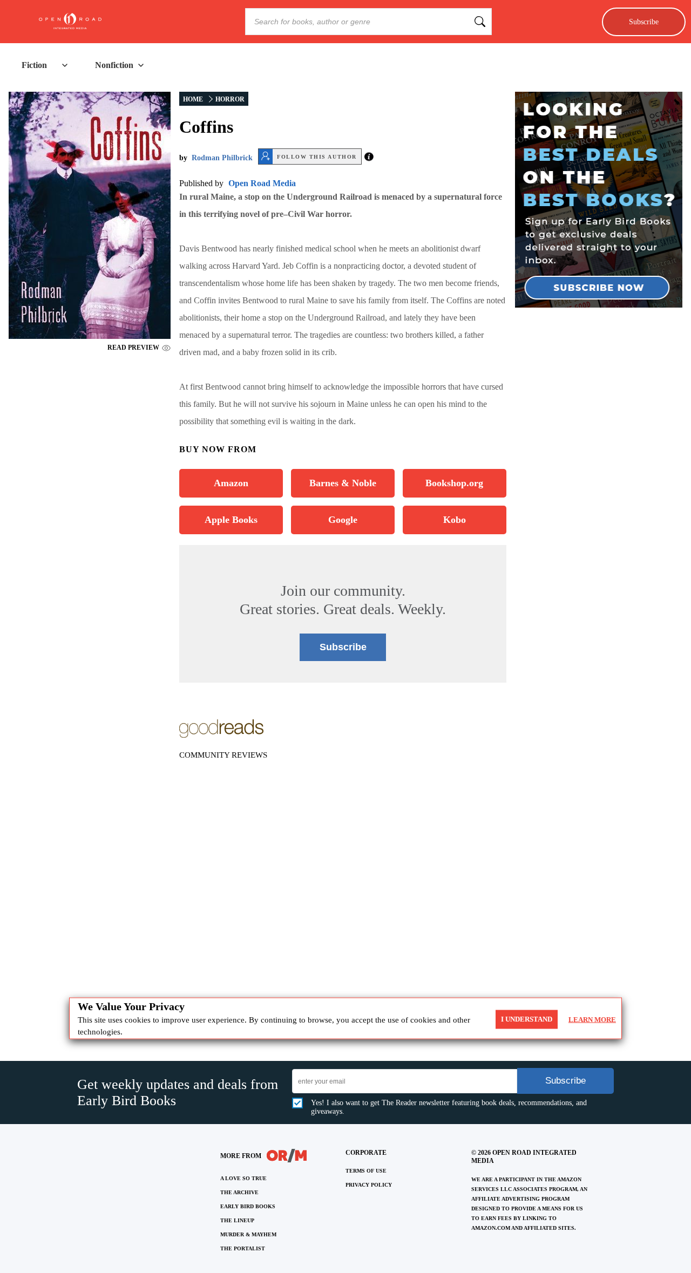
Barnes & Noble (342, 483)
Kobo (454, 519)
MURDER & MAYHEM (248, 1234)
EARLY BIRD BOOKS (247, 1206)
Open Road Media (262, 183)
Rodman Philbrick (222, 158)
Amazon (231, 483)
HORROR (230, 99)
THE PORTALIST (242, 1248)
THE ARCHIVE (239, 1192)
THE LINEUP (237, 1220)
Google (342, 519)
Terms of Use (366, 1171)
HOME (193, 99)
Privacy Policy (369, 1185)
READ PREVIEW (133, 347)
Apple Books (231, 519)
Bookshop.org (454, 483)
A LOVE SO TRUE (243, 1178)
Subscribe (644, 21)
